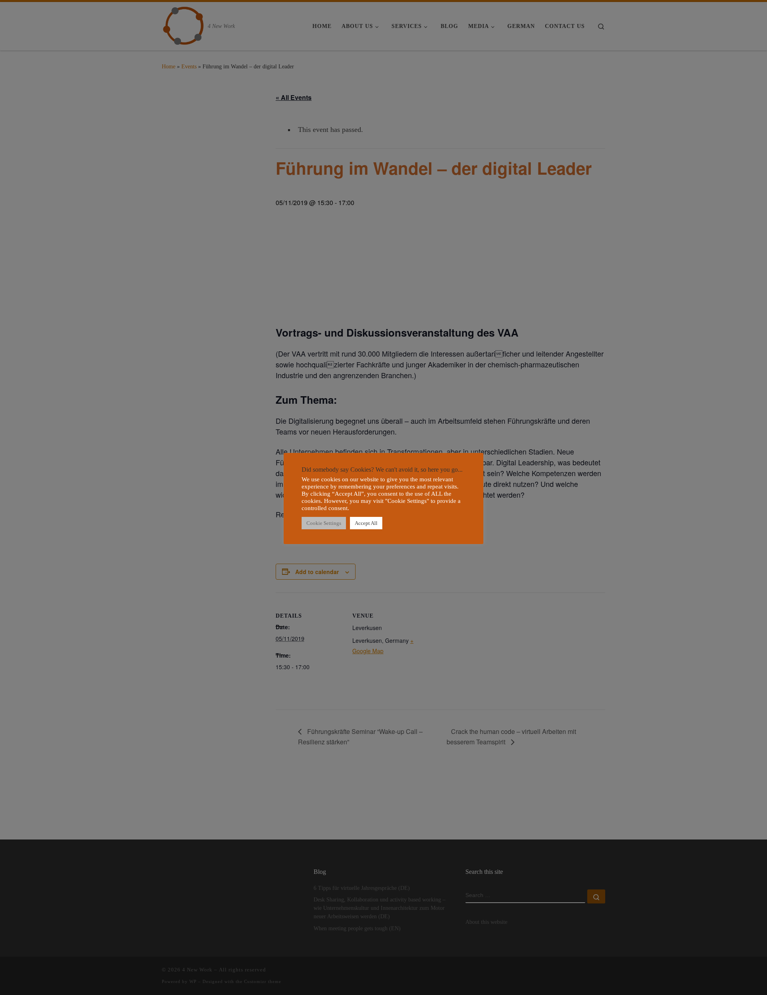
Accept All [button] (366, 523)
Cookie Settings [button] (323, 523)
